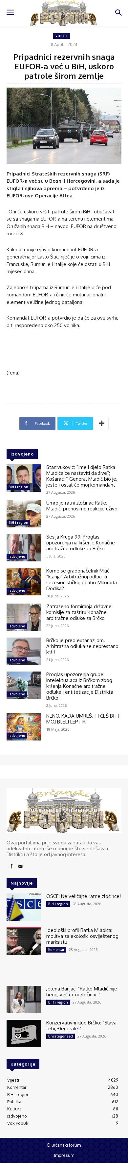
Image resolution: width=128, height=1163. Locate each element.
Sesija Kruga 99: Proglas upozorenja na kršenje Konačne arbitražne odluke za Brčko (80, 543)
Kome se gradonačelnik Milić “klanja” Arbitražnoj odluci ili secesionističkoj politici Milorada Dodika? (81, 579)
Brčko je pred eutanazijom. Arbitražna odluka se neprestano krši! (82, 646)
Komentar (56, 949)
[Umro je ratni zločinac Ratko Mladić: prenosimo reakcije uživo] (24, 513)
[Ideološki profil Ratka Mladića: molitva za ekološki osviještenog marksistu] (24, 941)
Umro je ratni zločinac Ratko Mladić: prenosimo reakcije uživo (81, 506)
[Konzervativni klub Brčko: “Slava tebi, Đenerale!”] (24, 1033)
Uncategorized (60, 1036)
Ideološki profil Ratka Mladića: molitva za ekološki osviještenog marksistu (82, 936)
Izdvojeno (17, 556)
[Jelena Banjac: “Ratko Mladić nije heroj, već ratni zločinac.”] (24, 999)
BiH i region (18, 487)
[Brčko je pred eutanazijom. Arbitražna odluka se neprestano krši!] (24, 651)
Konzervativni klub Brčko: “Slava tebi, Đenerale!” (81, 1026)
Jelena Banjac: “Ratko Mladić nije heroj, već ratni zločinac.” (81, 992)
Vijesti (61, 36)
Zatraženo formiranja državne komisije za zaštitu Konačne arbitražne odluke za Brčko (79, 612)
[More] (102, 423)
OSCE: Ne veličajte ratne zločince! (83, 896)
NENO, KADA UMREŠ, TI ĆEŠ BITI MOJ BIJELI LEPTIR (82, 719)
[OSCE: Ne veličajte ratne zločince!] (24, 907)
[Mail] (20, 866)
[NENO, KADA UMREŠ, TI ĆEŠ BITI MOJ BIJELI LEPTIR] (24, 726)
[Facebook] (11, 866)
